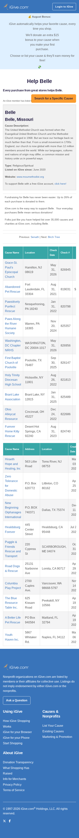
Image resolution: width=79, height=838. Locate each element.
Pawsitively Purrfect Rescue (12, 306)
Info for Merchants (14, 778)
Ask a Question (16, 700)
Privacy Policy (12, 784)
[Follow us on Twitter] (4, 821)
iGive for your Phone (16, 737)
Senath (35, 237)
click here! (60, 183)
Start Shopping (12, 743)
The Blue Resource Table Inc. (11, 603)
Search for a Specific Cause (53, 98)
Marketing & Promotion (57, 736)
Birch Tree (54, 237)
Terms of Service (14, 790)
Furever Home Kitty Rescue (12, 431)
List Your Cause (52, 725)
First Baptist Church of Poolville (12, 362)
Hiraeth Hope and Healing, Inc (13, 464)
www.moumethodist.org (30, 176)
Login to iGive (64, 6)
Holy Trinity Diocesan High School (13, 380)
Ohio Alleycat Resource (11, 414)
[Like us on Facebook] (10, 821)
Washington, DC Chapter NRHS (13, 345)
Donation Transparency (18, 762)
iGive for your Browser (17, 732)
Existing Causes (53, 731)
